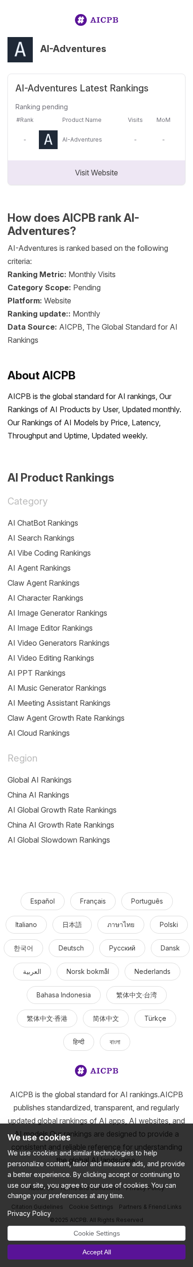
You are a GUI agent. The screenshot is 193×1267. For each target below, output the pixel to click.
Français (93, 901)
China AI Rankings (38, 794)
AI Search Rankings (40, 538)
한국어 (23, 948)
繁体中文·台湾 (136, 995)
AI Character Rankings (45, 598)
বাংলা (115, 1042)
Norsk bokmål (88, 971)
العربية (32, 971)
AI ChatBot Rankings (42, 523)
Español (42, 901)
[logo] (96, 22)
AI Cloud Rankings (38, 733)
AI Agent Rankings (39, 568)
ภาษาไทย (120, 924)
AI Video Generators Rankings (58, 643)
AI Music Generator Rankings (56, 688)
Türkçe (155, 1018)
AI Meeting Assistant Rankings (59, 703)
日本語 (72, 924)
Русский (122, 948)
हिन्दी (78, 1042)
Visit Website (96, 172)
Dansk (170, 948)
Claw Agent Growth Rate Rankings (66, 718)
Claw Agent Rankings (43, 583)
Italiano (26, 924)
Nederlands (152, 971)
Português (147, 901)
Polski (169, 924)
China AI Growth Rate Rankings (60, 825)
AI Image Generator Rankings (57, 613)
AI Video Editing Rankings (50, 658)
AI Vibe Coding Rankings (49, 553)
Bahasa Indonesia (64, 995)
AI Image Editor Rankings (50, 628)
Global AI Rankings (39, 779)
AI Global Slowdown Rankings (58, 840)
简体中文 (106, 1018)
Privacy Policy (29, 1213)
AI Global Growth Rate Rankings (62, 809)
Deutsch (71, 948)
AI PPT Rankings (36, 673)
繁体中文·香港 (47, 1018)
